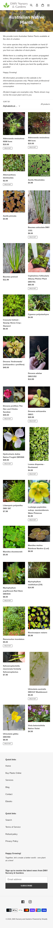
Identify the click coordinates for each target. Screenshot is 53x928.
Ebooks (8, 801)
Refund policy (11, 834)
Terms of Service (13, 827)
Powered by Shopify (39, 919)
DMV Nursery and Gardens (22, 919)
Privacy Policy (11, 841)
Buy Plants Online (13, 773)
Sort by (6, 102)
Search (8, 820)
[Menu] (48, 5)
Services (9, 780)
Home (8, 766)
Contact (8, 794)
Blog (7, 787)
